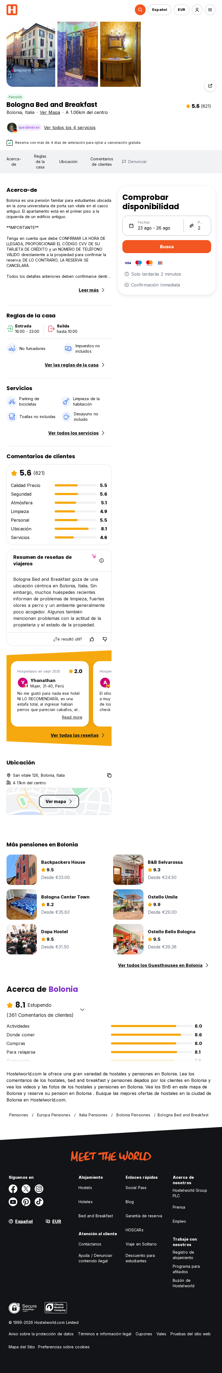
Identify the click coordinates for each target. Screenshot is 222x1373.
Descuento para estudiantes (140, 1258)
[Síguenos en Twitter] (26, 1188)
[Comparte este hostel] (210, 85)
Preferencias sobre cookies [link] (64, 1347)
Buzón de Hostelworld (183, 1283)
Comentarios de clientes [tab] (101, 162)
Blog (130, 1201)
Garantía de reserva (144, 1215)
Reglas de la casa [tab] (40, 161)
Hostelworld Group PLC (190, 1193)
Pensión (15, 97)
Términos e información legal (104, 1333)
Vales (161, 1333)
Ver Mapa (50, 112)
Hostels (85, 1187)
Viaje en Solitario (141, 1244)
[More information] (101, 560)
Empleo (179, 1221)
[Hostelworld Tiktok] (39, 1201)
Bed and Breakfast (96, 1215)
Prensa (179, 1207)
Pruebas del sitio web (191, 1333)
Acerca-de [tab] (13, 162)
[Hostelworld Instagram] (39, 1188)
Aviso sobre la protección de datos (41, 1333)
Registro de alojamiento (183, 1255)
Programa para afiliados (186, 1269)
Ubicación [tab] (68, 161)
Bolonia (14, 112)
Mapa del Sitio (22, 1347)
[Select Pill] (140, 9)
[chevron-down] (82, 1009)
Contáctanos (90, 1244)
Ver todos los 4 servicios (70, 127)
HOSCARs (134, 1230)
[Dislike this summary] (104, 639)
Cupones (144, 1333)
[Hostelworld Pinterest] (26, 1201)
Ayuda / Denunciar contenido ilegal (95, 1258)
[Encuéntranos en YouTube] (13, 1201)
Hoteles (86, 1201)
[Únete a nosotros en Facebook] (13, 1188)
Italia (29, 112)
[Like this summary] (91, 639)
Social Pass (136, 1187)
